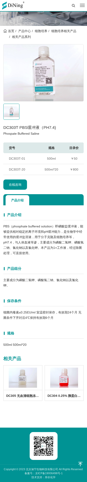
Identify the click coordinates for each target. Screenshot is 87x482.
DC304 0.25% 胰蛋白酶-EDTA (65, 396)
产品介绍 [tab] (17, 200)
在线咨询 (15, 184)
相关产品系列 (21, 37)
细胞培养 (41, 31)
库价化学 (50, 477)
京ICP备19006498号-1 (49, 473)
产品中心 (24, 31)
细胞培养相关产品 (63, 31)
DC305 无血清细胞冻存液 (24, 396)
